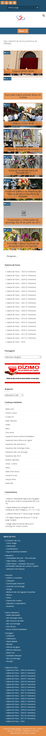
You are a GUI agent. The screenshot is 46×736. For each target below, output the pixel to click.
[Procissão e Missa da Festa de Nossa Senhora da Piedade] (23, 239)
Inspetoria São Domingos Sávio (17, 448)
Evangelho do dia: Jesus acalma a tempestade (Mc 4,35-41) (22, 501)
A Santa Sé (9, 417)
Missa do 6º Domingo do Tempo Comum (19, 525)
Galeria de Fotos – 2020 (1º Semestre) (21, 314)
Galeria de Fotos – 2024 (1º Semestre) (21, 283)
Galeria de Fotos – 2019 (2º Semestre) (21, 318)
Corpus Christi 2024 (23, 71)
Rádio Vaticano (11, 421)
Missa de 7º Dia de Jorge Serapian (27, 514)
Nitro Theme (16, 729)
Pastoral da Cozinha (14, 600)
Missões (9, 644)
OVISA (8, 598)
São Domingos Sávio (14, 618)
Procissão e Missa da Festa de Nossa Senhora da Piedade (23, 245)
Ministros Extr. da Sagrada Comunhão (20, 592)
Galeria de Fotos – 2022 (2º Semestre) (21, 295)
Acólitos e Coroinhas (14, 578)
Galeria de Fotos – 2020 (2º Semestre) (21, 311)
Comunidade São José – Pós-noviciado (21, 558)
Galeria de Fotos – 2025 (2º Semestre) (21, 271)
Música (9, 595)
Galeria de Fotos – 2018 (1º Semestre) (21, 330)
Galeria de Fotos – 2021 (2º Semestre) (21, 303)
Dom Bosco (11, 626)
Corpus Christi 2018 (23, 123)
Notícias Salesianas (13, 650)
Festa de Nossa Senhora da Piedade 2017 (23, 171)
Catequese (10, 581)
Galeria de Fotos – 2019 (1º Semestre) (21, 322)
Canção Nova (10, 479)
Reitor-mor (10, 653)
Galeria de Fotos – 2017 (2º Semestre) (21, 334)
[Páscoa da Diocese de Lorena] (23, 141)
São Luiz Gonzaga (13, 623)
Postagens (9, 633)
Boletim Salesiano (12, 460)
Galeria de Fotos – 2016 (16, 342)
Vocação (9, 661)
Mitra (7, 428)
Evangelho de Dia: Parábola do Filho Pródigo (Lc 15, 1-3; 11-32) (22, 508)
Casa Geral (9, 432)
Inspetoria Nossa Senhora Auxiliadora (19, 436)
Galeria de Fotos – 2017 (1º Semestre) (21, 338)
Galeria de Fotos (11, 667)
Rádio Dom (9, 409)
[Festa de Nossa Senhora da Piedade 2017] (23, 166)
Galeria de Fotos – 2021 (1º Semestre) (21, 307)
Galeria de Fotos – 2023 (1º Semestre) (21, 291)
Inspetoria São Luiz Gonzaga (16, 452)
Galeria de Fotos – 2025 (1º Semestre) (21, 275)
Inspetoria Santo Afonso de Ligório (18, 440)
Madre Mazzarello (13, 615)
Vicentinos (10, 606)
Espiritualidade (11, 641)
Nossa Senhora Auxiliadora (16, 629)
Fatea (7, 467)
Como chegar (11, 543)
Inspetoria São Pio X (13, 456)
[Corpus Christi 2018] (23, 115)
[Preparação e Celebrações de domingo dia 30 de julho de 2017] (23, 214)
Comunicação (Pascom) (15, 583)
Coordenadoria (12, 549)
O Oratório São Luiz (12, 540)
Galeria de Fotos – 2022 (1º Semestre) (21, 299)
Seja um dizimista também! (16, 552)
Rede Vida (9, 483)
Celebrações (11, 546)
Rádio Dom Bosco (12, 471)
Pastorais (8, 575)
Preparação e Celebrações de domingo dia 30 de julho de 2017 (23, 221)
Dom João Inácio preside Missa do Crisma (23, 96)
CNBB (7, 425)
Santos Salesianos (12, 612)
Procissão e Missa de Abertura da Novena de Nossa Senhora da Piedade (23, 194)
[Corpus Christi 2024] (23, 63)
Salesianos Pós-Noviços (15, 569)
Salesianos (9, 555)
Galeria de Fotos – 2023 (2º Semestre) (21, 287)
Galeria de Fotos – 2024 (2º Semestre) (21, 279)
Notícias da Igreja (13, 647)
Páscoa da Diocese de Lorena (23, 149)
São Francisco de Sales (15, 621)
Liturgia (9, 589)
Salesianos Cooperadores (16, 603)
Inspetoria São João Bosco (15, 444)
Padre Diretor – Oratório (15, 561)
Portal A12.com (11, 475)
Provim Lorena (11, 413)
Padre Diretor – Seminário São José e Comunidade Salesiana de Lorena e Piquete (21, 565)
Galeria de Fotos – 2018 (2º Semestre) (21, 326)
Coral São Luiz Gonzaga (15, 586)
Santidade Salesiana (13, 655)
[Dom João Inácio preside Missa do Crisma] (23, 89)
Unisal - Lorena (11, 464)
